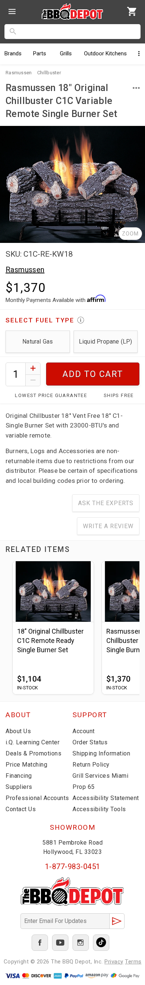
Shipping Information (101, 753)
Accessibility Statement (105, 798)
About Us (18, 731)
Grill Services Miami (100, 775)
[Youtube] (60, 942)
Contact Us (21, 809)
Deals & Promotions (33, 753)
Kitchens (105, 53)
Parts (39, 53)
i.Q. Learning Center (32, 742)
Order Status (89, 742)
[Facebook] (40, 942)
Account (83, 731)
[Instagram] (80, 942)
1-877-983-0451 (72, 866)
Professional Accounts (37, 798)
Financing (19, 775)
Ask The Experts (105, 503)
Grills (66, 53)
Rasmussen (25, 269)
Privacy (113, 961)
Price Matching (26, 764)
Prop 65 (83, 786)
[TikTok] (101, 942)
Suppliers (19, 786)
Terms (133, 961)
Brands (13, 53)
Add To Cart (92, 374)
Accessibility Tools (99, 809)
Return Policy (91, 764)
